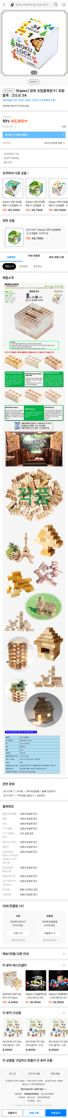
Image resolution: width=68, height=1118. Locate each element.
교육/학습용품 (32, 791)
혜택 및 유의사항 (18, 940)
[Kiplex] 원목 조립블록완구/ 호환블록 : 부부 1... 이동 (12, 195)
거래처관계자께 (43, 1097)
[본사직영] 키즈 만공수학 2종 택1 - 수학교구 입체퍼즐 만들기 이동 (12, 1034)
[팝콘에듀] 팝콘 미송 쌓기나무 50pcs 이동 (12, 987)
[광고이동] (55, 4)
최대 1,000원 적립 (53, 143)
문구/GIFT (9, 791)
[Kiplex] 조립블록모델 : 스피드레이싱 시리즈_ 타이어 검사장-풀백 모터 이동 (36, 987)
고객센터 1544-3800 (15, 1080)
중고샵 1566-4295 (54, 1080)
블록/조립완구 (49, 791)
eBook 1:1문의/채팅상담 (32, 1084)
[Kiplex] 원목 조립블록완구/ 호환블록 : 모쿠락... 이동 (36, 195)
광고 (39, 1100)
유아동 (20, 791)
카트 (64, 5)
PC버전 (21, 1097)
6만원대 (41, 795)
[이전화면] (4, 4)
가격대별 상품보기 (25, 795)
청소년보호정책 (47, 1094)
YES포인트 (7, 126)
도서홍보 (31, 1100)
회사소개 (30, 1097)
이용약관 (18, 1094)
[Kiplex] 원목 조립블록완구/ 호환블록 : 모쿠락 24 (34, 237)
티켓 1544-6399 (35, 1080)
